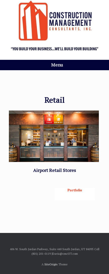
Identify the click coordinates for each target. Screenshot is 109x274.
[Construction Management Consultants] (54, 26)
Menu (57, 65)
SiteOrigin (51, 264)
